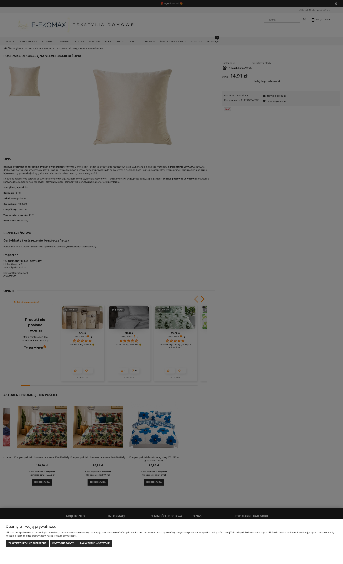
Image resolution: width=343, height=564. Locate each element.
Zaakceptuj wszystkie (95, 543)
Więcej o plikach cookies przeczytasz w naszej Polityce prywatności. (41, 535)
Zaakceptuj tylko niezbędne (27, 543)
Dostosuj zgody (63, 543)
